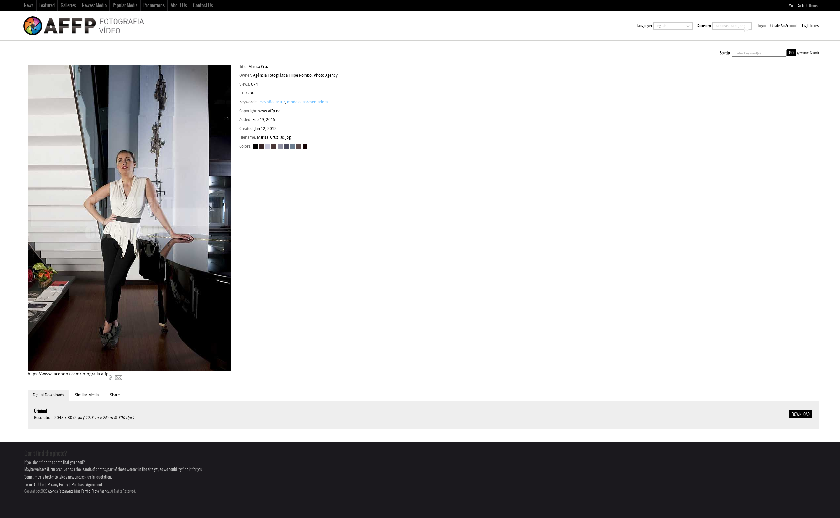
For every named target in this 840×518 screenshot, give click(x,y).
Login (762, 26)
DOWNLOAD (801, 414)
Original (40, 411)
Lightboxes (810, 26)
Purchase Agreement (87, 484)
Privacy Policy (58, 484)
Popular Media (125, 5)
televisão (266, 102)
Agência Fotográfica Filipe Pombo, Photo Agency (78, 491)
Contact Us (203, 5)
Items (812, 5)
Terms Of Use (34, 484)
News (28, 5)
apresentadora (315, 102)
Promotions (154, 5)
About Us (179, 5)
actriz (280, 102)
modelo (294, 102)
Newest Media (94, 5)
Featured (47, 5)
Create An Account (784, 26)
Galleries (68, 5)
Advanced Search (808, 53)
